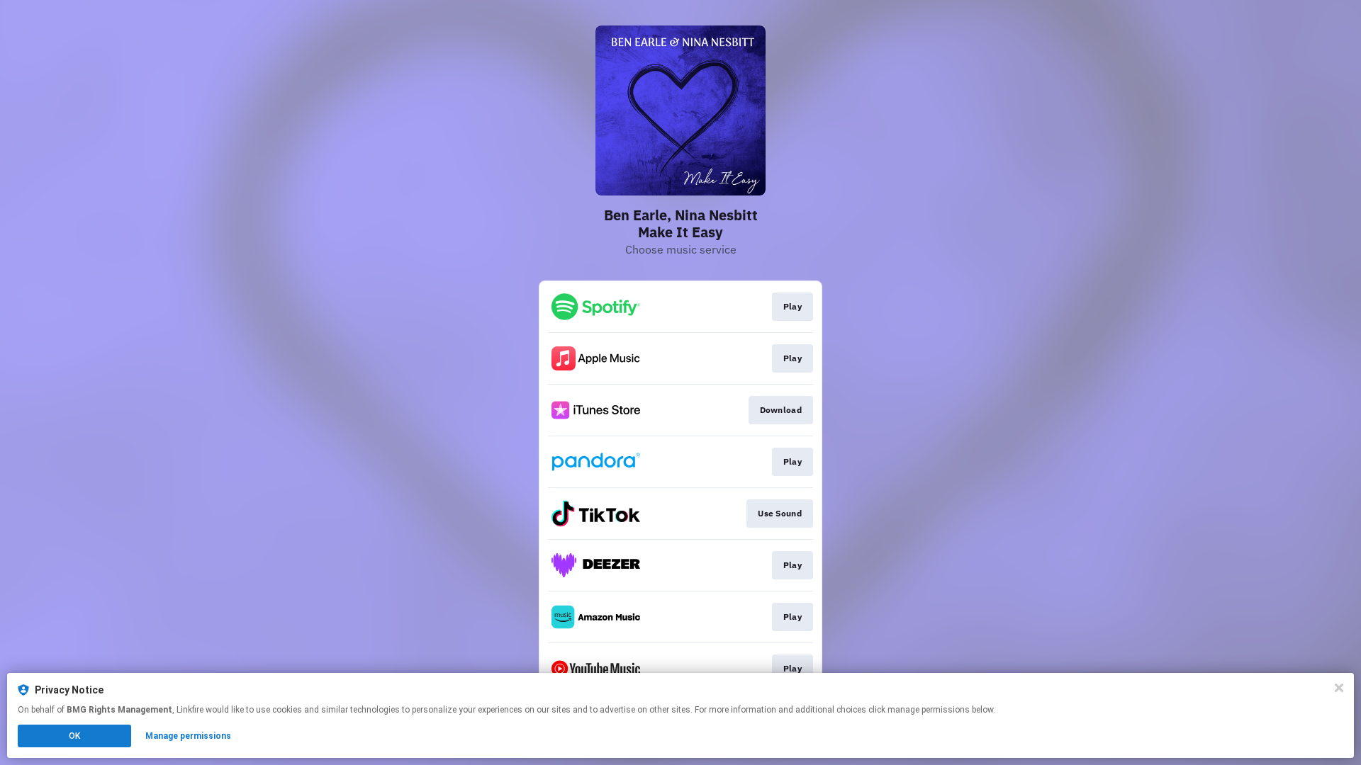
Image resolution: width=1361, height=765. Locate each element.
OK (74, 736)
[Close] (1339, 687)
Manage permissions (188, 736)
